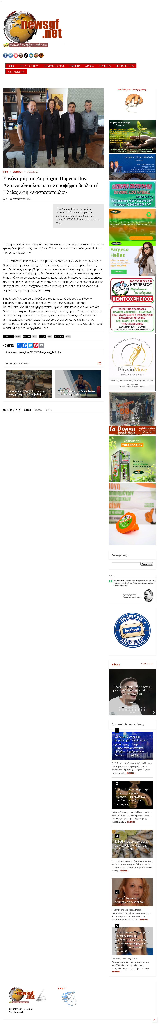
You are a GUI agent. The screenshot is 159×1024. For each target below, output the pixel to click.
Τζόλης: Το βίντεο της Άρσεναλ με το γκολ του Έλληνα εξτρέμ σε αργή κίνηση (132, 690)
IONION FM (74, 66)
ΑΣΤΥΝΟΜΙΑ (16, 72)
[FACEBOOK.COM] (5, 57)
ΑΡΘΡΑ (89, 66)
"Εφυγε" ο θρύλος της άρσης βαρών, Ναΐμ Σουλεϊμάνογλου (76, 392)
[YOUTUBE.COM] (15, 57)
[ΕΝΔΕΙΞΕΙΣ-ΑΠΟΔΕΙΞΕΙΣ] (36, 57)
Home (11, 66)
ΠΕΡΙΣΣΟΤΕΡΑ (125, 66)
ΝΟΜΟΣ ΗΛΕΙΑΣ (53, 66)
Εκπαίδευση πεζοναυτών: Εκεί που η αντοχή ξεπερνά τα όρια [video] (28, 392)
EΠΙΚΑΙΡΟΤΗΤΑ (29, 66)
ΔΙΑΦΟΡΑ (105, 66)
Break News (17, 171)
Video (116, 664)
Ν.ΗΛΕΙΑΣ (32, 171)
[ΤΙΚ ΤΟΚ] (26, 57)
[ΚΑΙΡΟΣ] (31, 57)
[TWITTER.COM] (10, 57)
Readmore (132, 702)
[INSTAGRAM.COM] (20, 57)
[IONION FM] (41, 57)
